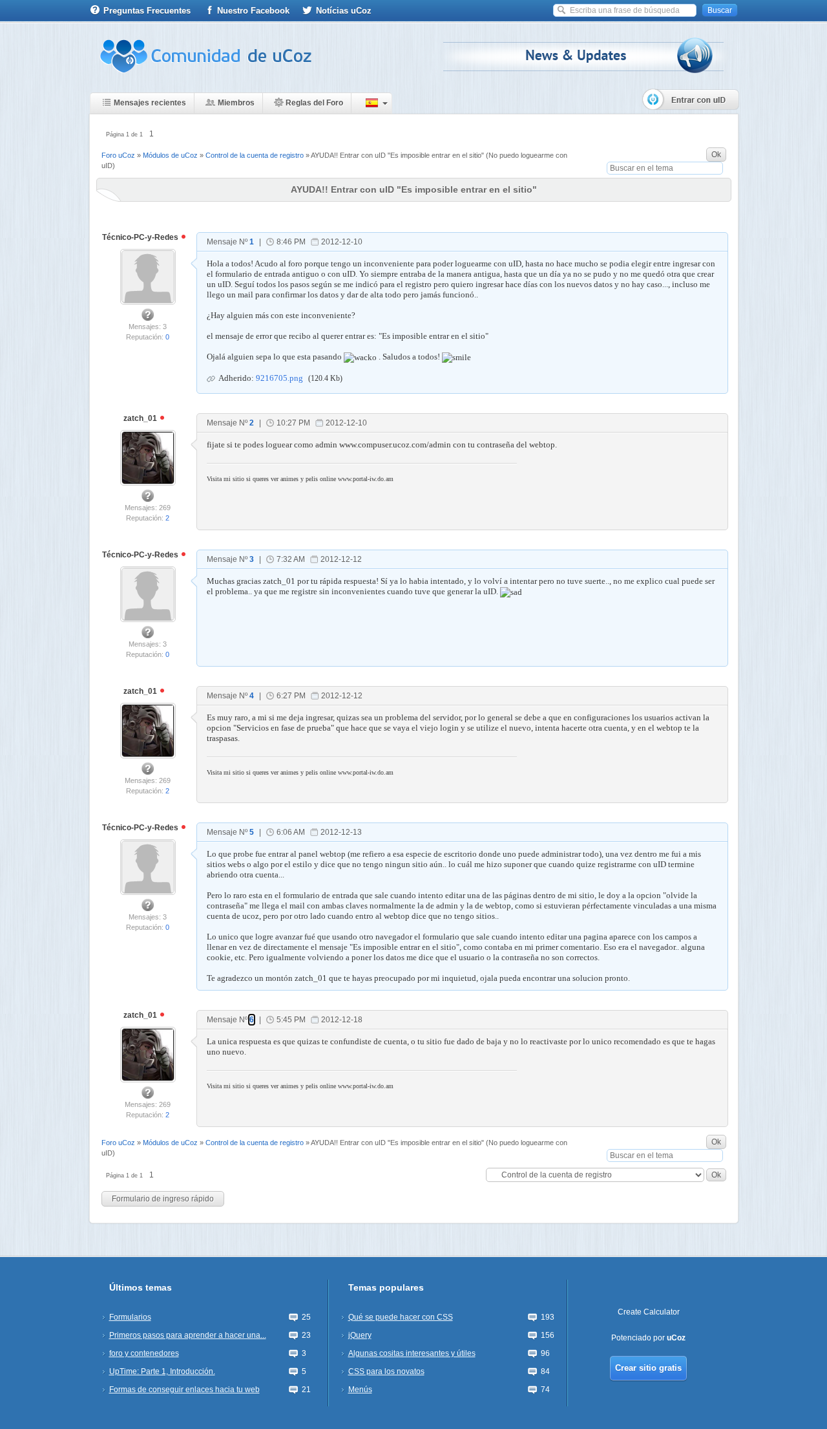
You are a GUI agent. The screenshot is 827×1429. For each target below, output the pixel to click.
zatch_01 (141, 418)
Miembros (236, 102)
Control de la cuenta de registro (254, 155)
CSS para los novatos (386, 1371)
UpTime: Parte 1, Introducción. (162, 1371)
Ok (716, 154)
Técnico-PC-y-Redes (141, 237)
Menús (360, 1389)
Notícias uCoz (344, 11)
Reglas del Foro (314, 102)
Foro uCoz (118, 155)
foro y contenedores (144, 1353)
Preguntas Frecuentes (147, 11)
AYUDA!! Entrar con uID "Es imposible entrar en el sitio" (397, 155)
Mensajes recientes (150, 102)
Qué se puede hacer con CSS (400, 1317)
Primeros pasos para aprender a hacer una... (187, 1335)
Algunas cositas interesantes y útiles (412, 1353)
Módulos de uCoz (170, 155)
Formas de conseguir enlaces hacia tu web (184, 1389)
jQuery (360, 1335)
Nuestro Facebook (253, 11)
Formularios (130, 1317)
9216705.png (279, 378)
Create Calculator (649, 1311)
